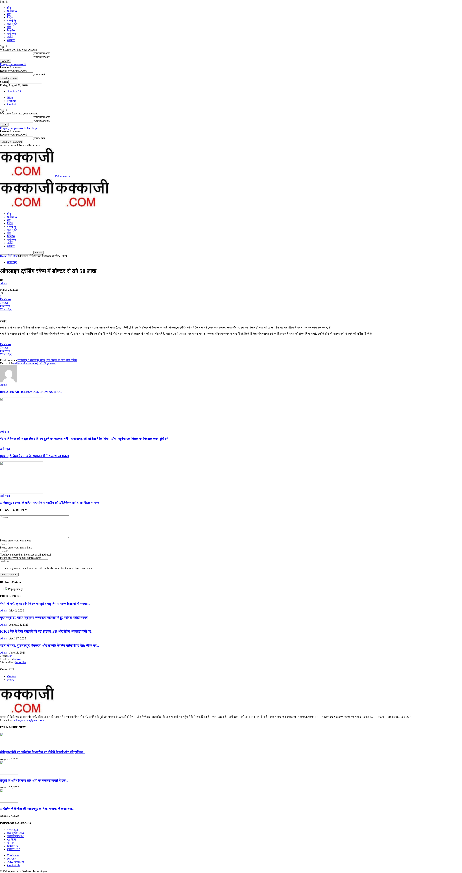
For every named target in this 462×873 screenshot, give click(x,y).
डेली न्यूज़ (13, 256)
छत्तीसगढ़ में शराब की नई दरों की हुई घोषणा (34, 363)
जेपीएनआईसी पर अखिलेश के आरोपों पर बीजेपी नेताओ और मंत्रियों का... (42, 752)
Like (9, 655)
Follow (17, 659)
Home (3, 256)
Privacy (11, 858)
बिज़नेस (11, 30)
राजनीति (11, 20)
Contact (11, 104)
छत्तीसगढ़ (12, 10)
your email (39, 74)
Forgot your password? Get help (18, 128)
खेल (9, 27)
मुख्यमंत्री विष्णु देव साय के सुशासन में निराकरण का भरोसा (34, 456)
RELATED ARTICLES (15, 391)
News (10, 679)
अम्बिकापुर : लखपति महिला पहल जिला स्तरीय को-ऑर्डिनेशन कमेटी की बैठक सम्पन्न (49, 503)
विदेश (10, 17)
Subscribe (20, 662)
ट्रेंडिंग (10, 36)
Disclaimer (13, 855)
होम (9, 7)
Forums (11, 100)
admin (3, 283)
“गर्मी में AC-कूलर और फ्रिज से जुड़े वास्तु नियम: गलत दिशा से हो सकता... (45, 604)
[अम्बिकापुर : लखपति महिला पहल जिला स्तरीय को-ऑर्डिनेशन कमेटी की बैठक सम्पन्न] (21, 492)
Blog (10, 97)
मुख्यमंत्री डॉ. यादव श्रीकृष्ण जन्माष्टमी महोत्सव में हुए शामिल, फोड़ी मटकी (44, 617)
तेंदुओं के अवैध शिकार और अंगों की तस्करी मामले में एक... (34, 780)
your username (41, 53)
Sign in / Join (14, 91)
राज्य (13, 829)
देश (8, 14)
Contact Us (13, 865)
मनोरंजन (11, 33)
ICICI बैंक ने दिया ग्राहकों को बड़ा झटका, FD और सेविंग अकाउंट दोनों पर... (46, 631)
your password (41, 56)
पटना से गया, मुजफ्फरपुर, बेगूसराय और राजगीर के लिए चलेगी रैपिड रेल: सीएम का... (49, 645)
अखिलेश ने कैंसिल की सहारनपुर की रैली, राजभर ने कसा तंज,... (37, 809)
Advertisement (15, 861)
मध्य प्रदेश (12, 23)
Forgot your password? (13, 64)
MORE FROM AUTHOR (46, 391)
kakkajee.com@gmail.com (29, 720)
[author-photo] (8, 381)
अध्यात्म (11, 40)
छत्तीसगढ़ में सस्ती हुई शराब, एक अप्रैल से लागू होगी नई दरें (47, 360)
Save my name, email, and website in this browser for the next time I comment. (48, 568)
